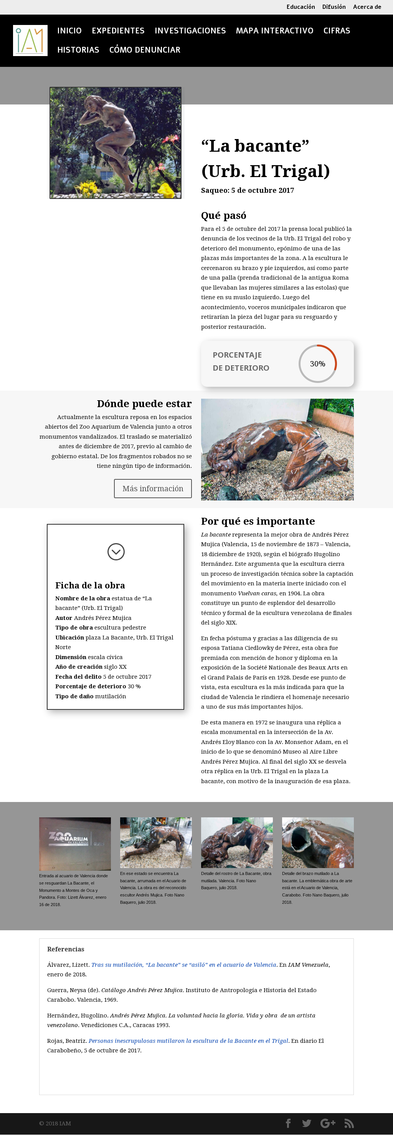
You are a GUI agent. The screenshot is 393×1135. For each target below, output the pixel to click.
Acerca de (367, 7)
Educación (301, 7)
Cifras (337, 32)
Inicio (69, 32)
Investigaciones (190, 32)
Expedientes (118, 32)
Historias (78, 51)
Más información (152, 488)
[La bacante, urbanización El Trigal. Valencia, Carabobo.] (115, 143)
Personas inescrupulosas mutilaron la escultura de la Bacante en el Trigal (188, 1040)
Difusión (334, 7)
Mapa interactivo (275, 32)
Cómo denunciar (144, 51)
